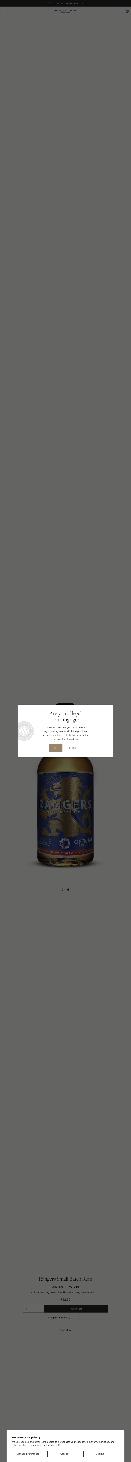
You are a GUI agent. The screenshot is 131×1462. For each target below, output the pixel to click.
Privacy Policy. (57, 1445)
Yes (56, 747)
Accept (64, 1453)
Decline (100, 1453)
